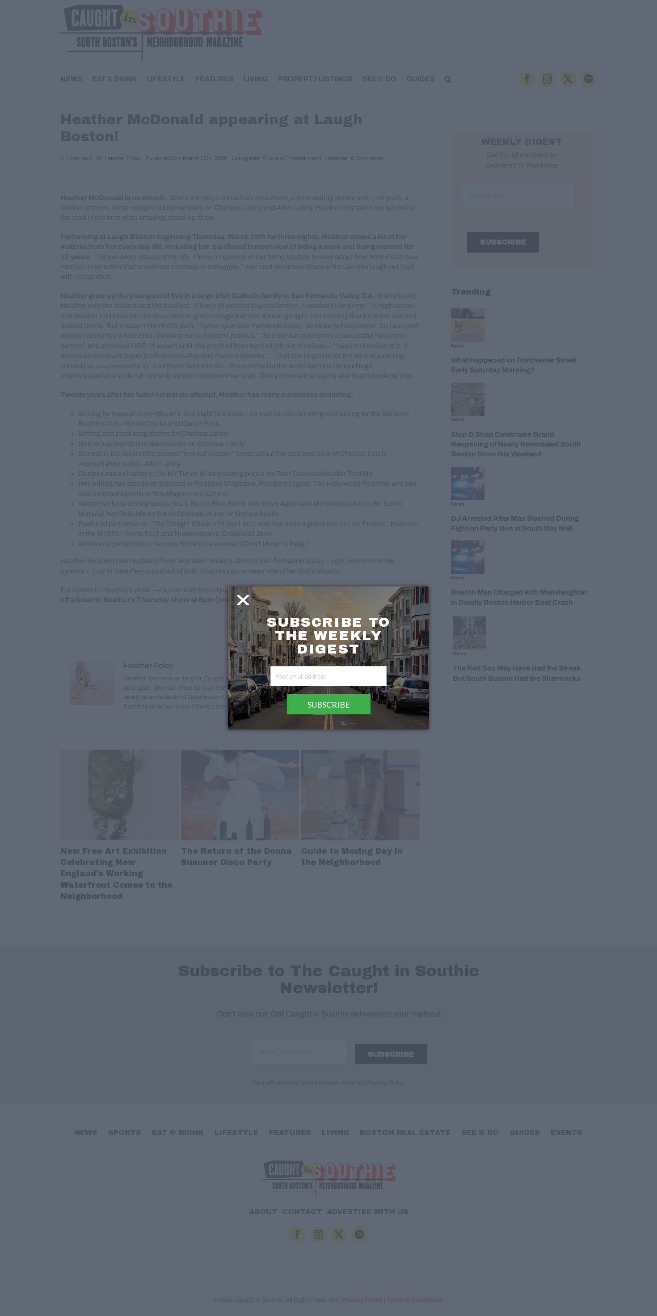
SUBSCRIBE (328, 704)
